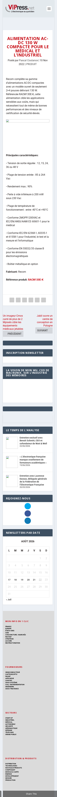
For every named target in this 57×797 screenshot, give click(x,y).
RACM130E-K (35, 279)
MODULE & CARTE (12, 772)
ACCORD (8, 641)
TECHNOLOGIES (11, 766)
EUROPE (8, 628)
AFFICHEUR (9, 678)
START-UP (9, 718)
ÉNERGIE (8, 774)
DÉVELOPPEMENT (12, 776)
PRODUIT (31, 64)
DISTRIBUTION (10, 764)
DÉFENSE (8, 730)
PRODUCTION (10, 780)
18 (15, 579)
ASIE (7, 633)
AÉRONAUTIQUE (11, 728)
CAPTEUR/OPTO (11, 674)
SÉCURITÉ (9, 726)
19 (22, 579)
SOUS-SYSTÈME (11, 682)
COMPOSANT (10, 770)
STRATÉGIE (9, 639)
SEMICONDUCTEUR (12, 672)
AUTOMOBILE (10, 724)
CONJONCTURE (11, 635)
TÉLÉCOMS (9, 732)
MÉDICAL (8, 722)
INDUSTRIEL (9, 720)
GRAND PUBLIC (10, 734)
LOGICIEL (8, 680)
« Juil (8, 599)
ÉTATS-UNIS (9, 630)
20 (28, 579)
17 (9, 579)
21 (34, 579)
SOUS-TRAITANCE (12, 689)
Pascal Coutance (28, 60)
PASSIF (7, 676)
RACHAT (8, 637)
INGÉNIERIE (9, 687)
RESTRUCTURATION (12, 643)
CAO (7, 684)
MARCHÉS (22, 635)
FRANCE (8, 626)
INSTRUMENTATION (17, 684)
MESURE (8, 778)
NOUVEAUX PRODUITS (13, 768)
